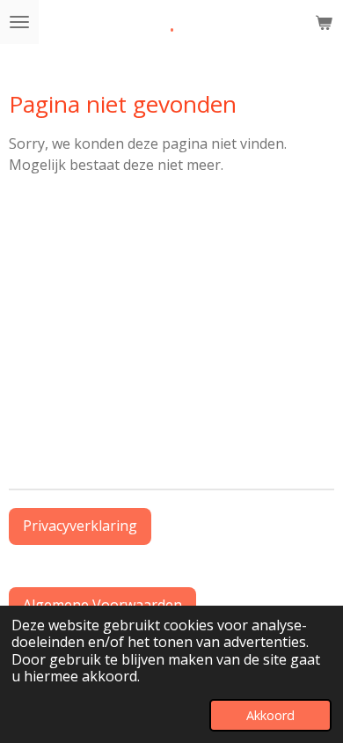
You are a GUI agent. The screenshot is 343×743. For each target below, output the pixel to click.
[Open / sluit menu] (19, 22)
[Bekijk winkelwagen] (323, 22)
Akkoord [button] (270, 715)
